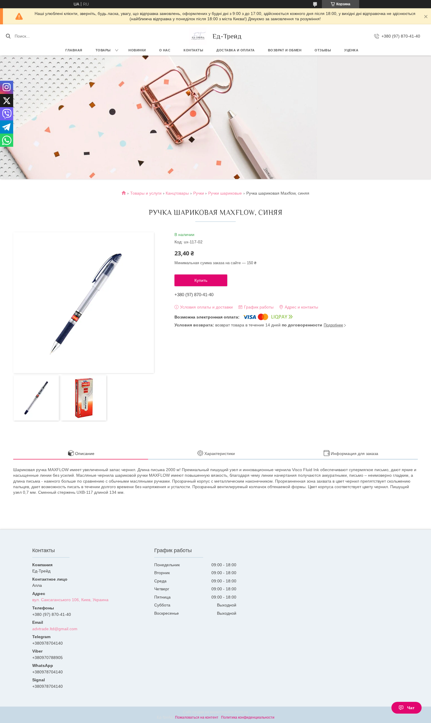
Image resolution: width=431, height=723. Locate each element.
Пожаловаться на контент (196, 717)
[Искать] (8, 36)
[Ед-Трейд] (198, 36)
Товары (103, 50)
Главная (73, 50)
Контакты (193, 50)
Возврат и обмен (285, 50)
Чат (411, 707)
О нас (165, 50)
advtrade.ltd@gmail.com (54, 628)
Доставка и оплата (235, 50)
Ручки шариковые (225, 193)
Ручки (198, 193)
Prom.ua (241, 712)
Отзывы (323, 50)
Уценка (351, 50)
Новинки (137, 50)
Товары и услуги (146, 193)
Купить (200, 280)
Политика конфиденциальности (247, 717)
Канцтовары (177, 193)
